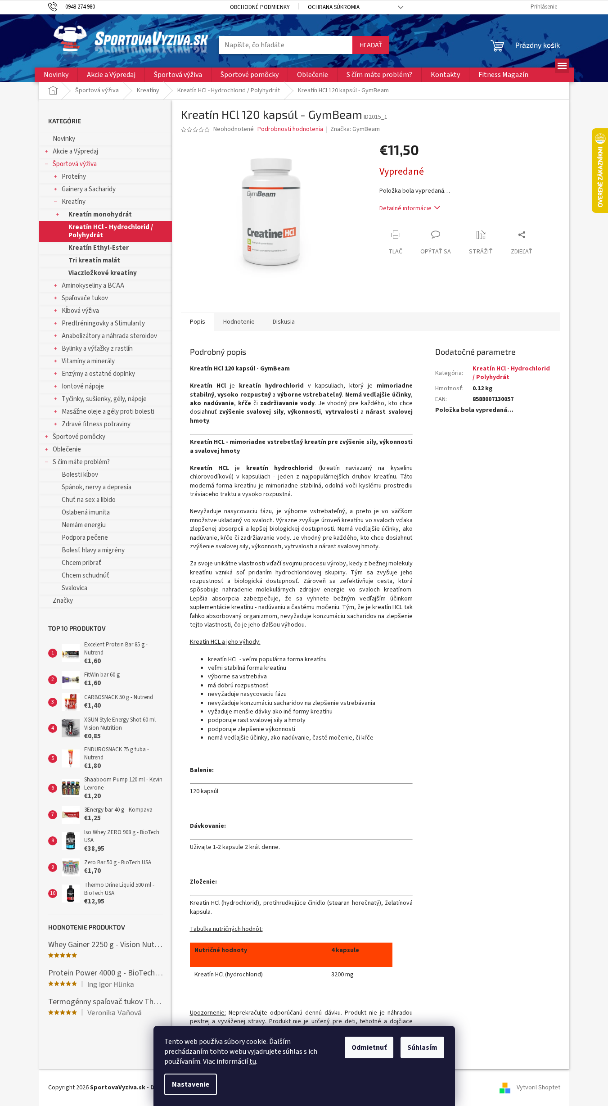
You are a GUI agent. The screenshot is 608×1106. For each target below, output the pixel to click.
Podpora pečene (85, 537)
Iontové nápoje (83, 386)
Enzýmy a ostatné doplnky (98, 374)
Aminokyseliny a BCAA (93, 285)
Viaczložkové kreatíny (102, 273)
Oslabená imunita (86, 512)
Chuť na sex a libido (89, 500)
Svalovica (74, 588)
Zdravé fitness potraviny (96, 424)
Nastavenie (190, 1084)
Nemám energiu (84, 525)
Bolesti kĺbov (80, 474)
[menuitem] (56, 75)
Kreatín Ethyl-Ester (98, 248)
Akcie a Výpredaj (75, 151)
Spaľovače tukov (85, 298)
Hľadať (371, 45)
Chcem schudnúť (85, 575)
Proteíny (74, 176)
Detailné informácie (405, 208)
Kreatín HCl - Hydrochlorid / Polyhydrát (110, 231)
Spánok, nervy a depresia (96, 487)
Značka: (355, 129)
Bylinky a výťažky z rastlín (97, 348)
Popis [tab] (197, 321)
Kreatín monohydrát (100, 214)
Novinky (64, 139)
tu (252, 1061)
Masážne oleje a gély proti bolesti (108, 411)
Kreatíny (74, 202)
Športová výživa (75, 164)
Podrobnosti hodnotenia (290, 129)
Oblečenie (67, 449)
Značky (63, 600)
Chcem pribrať (81, 563)
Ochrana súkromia (334, 7)
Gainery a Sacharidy (89, 189)
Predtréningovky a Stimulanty (103, 323)
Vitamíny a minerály (88, 361)
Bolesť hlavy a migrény (93, 550)
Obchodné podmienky (260, 7)
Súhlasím (422, 1047)
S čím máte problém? (81, 462)
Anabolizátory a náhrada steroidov (109, 336)
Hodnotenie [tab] (239, 321)
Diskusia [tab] (284, 321)
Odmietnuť (369, 1047)
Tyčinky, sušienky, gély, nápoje (104, 399)
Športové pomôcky (79, 437)
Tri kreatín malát (94, 260)
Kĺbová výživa (80, 311)
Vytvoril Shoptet (538, 1087)
